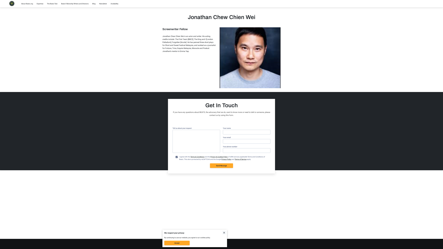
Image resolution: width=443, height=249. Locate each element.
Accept (177, 243)
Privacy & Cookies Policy (219, 157)
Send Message (221, 166)
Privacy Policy (226, 159)
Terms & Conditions (197, 157)
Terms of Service (240, 159)
